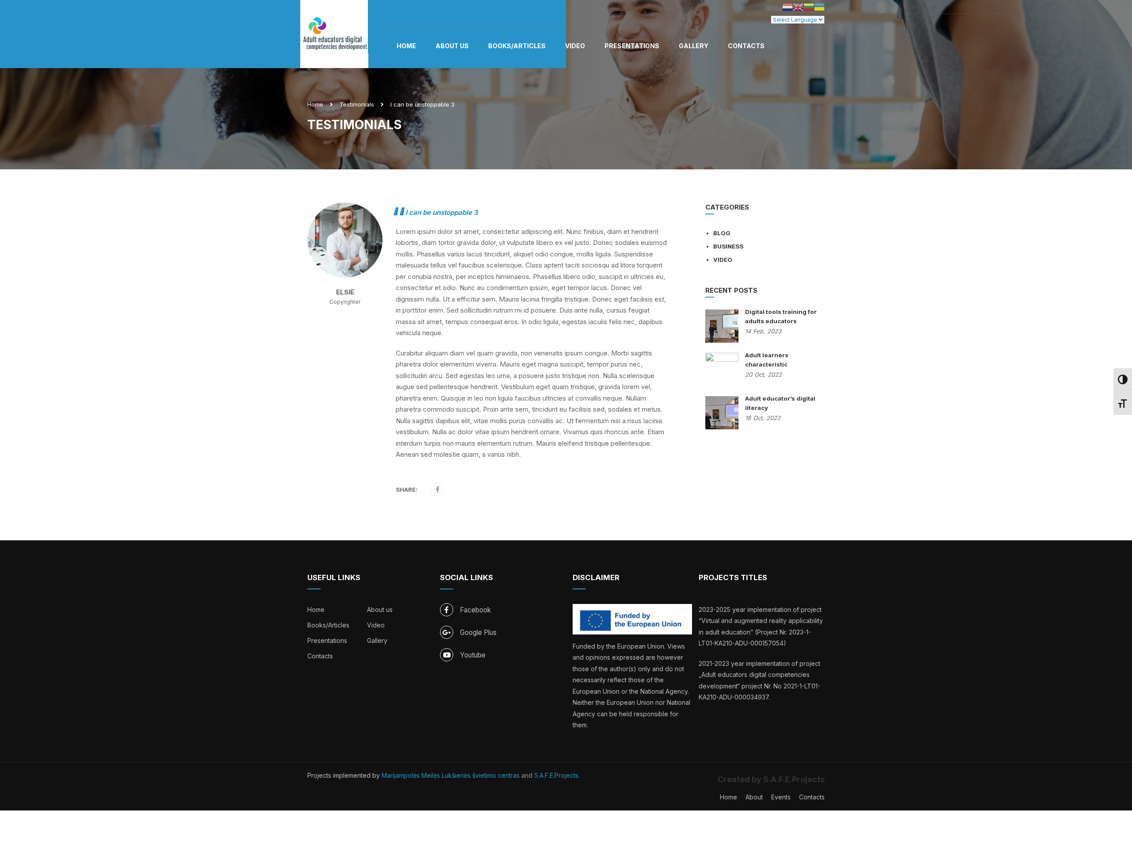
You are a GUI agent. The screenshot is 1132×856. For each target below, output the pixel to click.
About (754, 797)
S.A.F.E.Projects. (557, 775)
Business (728, 246)
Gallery (693, 46)
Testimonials (357, 104)
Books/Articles (517, 46)
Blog (721, 233)
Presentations (631, 46)
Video (575, 46)
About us (452, 46)
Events (781, 797)
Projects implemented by (344, 775)
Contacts (746, 46)
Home (406, 46)
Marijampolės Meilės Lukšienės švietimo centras (451, 775)
